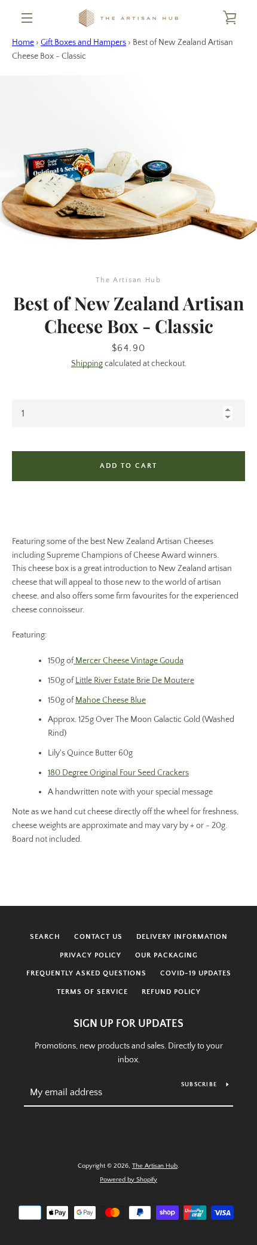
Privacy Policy (90, 955)
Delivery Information (182, 937)
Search (45, 937)
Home (23, 42)
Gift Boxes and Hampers (83, 42)
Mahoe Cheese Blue (110, 700)
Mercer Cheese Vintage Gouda (129, 661)
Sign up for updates (128, 1024)
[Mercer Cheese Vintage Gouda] (74, 661)
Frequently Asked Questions (86, 973)
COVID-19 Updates (195, 973)
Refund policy (171, 992)
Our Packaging (166, 955)
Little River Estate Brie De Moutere (134, 680)
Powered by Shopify (128, 1179)
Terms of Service (92, 992)
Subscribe (199, 1084)
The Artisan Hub (155, 1166)
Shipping (87, 363)
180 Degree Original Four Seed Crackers (118, 773)
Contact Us (98, 937)
